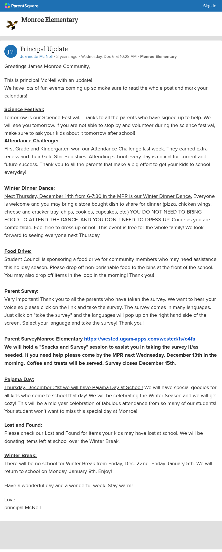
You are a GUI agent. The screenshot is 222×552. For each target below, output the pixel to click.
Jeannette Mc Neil (36, 56)
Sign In (209, 6)
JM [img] (11, 51)
